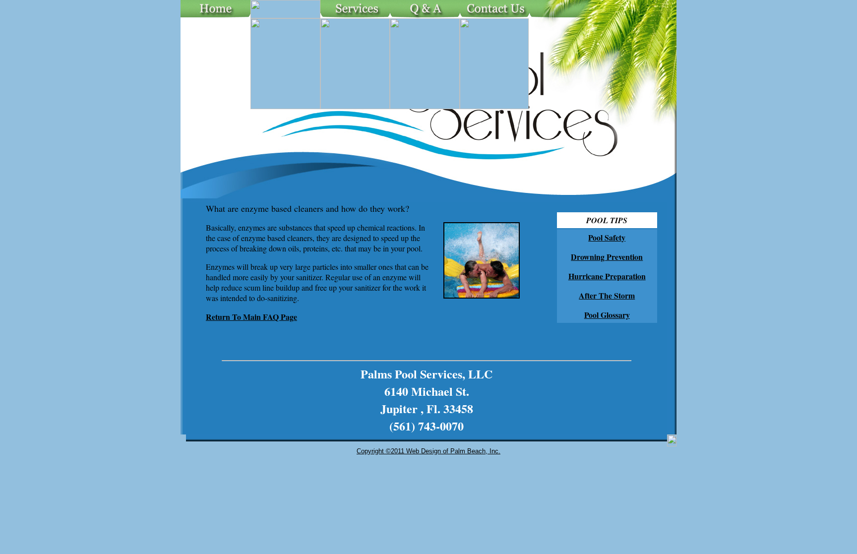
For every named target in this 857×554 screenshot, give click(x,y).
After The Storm (607, 295)
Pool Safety (606, 237)
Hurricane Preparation (607, 276)
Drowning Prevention (607, 256)
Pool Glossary (607, 314)
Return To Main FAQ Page (251, 316)
